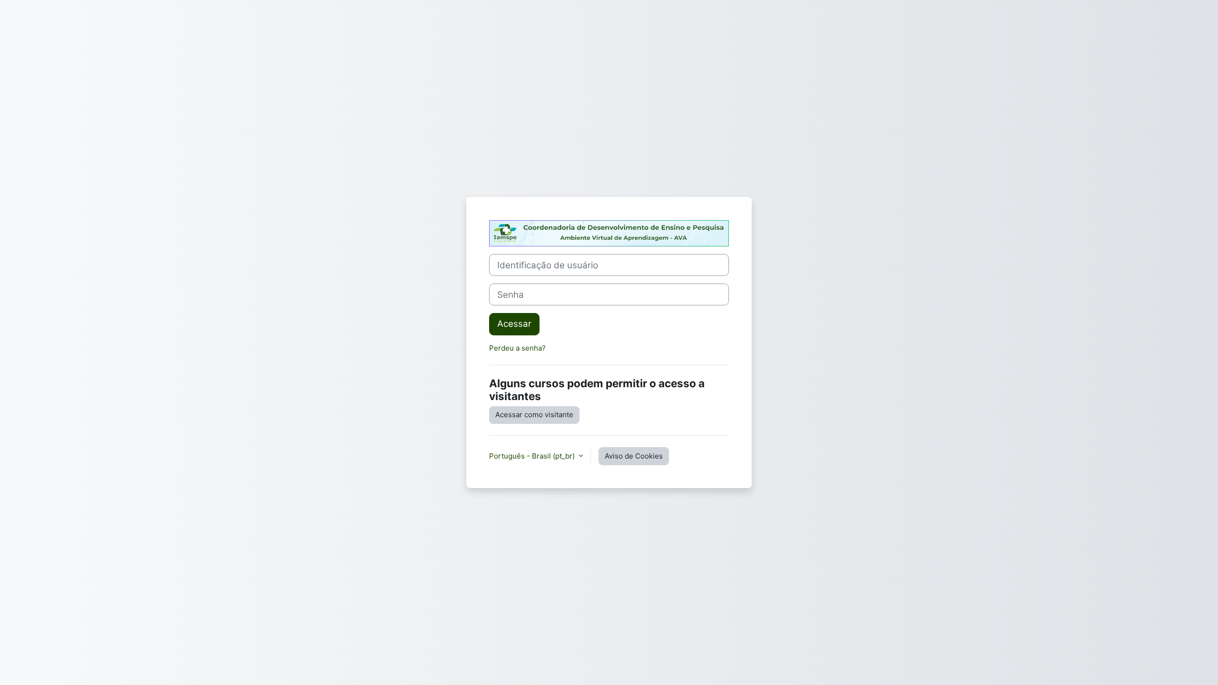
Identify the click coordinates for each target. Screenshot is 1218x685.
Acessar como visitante (534, 414)
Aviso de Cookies (634, 455)
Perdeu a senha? (517, 347)
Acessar (514, 323)
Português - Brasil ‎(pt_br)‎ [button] (533, 455)
